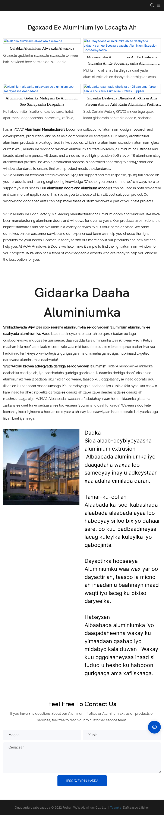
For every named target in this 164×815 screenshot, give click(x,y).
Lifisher (144, 807)
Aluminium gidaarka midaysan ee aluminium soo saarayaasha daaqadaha (42, 101)
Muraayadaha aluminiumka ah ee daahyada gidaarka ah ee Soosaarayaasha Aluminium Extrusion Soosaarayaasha (122, 61)
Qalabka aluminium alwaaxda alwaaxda (42, 48)
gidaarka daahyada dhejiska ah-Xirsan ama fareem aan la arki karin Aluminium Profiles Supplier (122, 102)
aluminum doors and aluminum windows (79, 188)
